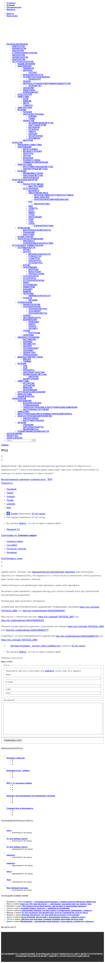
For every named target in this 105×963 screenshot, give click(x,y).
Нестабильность (32, 318)
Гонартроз (34, 258)
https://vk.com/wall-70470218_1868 (86, 626)
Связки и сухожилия (28, 337)
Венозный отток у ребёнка (18, 771)
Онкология (18, 51)
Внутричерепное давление (15, 479)
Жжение (27, 101)
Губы (31, 221)
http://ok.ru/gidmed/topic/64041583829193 (22, 620)
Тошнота (28, 105)
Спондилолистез (37, 313)
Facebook (12, 489)
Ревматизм (29, 287)
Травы (31, 118)
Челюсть (33, 208)
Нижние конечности (39, 296)
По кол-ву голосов (16, 548)
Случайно (12, 545)
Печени (27, 81)
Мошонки (28, 158)
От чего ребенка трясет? (17, 839)
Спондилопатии (32, 307)
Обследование (14, 433)
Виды (20, 182)
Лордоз (32, 326)
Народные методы (33, 175)
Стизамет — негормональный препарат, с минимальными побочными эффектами (60, 902)
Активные (12, 552)
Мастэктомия (35, 186)
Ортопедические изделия (31, 392)
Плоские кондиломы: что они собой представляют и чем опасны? (51, 915)
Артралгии (28, 383)
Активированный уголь (41, 123)
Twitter (10, 493)
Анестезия (28, 234)
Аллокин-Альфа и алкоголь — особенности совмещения (45, 908)
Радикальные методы (35, 374)
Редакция (11, 5)
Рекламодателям (14, 7)
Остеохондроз (31, 276)
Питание (27, 112)
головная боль (38, 479)
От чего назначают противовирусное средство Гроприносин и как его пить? (55, 913)
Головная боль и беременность (20, 808)
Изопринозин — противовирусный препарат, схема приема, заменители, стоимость (57, 921)
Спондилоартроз (37, 309)
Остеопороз (29, 278)
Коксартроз (34, 261)
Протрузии (34, 333)
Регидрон (33, 129)
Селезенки (28, 88)
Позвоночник (25, 302)
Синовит (27, 346)
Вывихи (27, 291)
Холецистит (35, 86)
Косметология (25, 237)
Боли (25, 99)
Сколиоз (33, 328)
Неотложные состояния (36, 409)
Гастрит (32, 73)
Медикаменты (30, 429)
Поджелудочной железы (36, 77)
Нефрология (18, 59)
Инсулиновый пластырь (17, 888)
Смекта (32, 132)
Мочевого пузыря (32, 151)
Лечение (22, 110)
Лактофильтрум (37, 125)
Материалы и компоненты (37, 230)
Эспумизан (34, 138)
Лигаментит (29, 344)
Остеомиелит (30, 285)
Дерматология (20, 57)
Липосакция (35, 217)
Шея (30, 206)
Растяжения (29, 339)
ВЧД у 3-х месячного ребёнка (19, 783)
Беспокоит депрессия (16, 758)
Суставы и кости (26, 248)
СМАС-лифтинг (42, 197)
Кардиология (19, 48)
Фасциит (28, 289)
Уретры (27, 156)
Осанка (27, 315)
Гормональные (31, 405)
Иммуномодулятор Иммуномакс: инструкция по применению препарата (54, 906)
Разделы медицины (17, 44)
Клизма (32, 116)
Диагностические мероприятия (35, 416)
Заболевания (24, 66)
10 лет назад (38, 513)
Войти (23, 523)
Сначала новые (15, 541)
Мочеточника (30, 149)
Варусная (33, 269)
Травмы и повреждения (35, 162)
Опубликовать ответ (12, 558)
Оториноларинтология (24, 53)
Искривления (30, 320)
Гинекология (19, 398)
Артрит (27, 250)
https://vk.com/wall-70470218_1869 (19, 640)
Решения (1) (13, 529)
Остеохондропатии (33, 280)
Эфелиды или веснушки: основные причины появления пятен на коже (52, 919)
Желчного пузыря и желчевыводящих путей (47, 83)
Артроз (27, 252)
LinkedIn (11, 504)
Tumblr (10, 500)
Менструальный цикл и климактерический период (45, 414)
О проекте (11, 3)
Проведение (24, 228)
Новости (10, 14)
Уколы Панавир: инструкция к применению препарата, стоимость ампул (53, 917)
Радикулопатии (31, 304)
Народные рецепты (33, 427)
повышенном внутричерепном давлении (53, 572)
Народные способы (33, 114)
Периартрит (29, 353)
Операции (28, 425)
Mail (9, 507)
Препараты (28, 241)
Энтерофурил (35, 136)
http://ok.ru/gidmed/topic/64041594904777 (27, 630)
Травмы (27, 361)
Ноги (31, 210)
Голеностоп (34, 256)
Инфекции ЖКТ (31, 92)
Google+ (11, 496)
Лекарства (28, 121)
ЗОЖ (25, 368)
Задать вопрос (15, 438)
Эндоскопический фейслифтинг (51, 199)
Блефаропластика (43, 226)
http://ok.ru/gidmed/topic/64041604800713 (77, 636)
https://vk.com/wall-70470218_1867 (56, 616)
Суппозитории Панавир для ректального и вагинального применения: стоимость (56, 910)
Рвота (26, 103)
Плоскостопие (36, 274)
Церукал (32, 134)
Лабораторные (30, 418)
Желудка (27, 70)
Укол (9, 880)
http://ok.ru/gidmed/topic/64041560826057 (44, 610)
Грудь (31, 215)
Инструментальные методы (38, 167)
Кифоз (31, 324)
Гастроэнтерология (22, 62)
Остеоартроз (35, 263)
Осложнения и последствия (38, 243)
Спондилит (34, 311)
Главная (5, 445)
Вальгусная (34, 272)
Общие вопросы (26, 396)
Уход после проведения (30, 239)
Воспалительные (32, 403)
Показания (29, 232)
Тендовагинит (31, 348)
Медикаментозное (33, 173)
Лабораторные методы (35, 169)
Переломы (28, 293)
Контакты (11, 9)
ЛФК (25, 366)
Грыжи (26, 331)
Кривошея (33, 322)
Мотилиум (34, 127)
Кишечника (29, 90)
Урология (17, 143)
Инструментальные (33, 420)
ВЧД (49, 479)
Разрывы (27, 342)
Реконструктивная (33, 184)
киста (9, 830)
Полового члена (31, 160)
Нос (30, 202)
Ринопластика (42, 204)
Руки (30, 219)
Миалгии (27, 388)
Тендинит (28, 350)
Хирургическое (31, 178)
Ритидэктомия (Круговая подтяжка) (54, 195)
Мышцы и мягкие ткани (30, 357)
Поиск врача (12, 16)
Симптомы (23, 97)
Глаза (31, 223)
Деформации (30, 267)
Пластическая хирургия (25, 180)
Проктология (25, 94)
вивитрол (11, 855)
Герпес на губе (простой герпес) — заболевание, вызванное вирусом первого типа (55, 904)
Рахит (26, 283)
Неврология (18, 46)
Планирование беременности (33, 431)
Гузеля (14, 513)
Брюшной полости (33, 75)
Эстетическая (30, 188)
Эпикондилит (30, 355)
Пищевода (28, 68)
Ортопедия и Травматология (27, 245)
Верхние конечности (39, 254)
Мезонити (33, 191)
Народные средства (34, 372)
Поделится (7, 483)
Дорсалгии (29, 385)
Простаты (28, 153)
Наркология (18, 55)
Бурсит (27, 265)
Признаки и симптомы (30, 145)
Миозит (27, 359)
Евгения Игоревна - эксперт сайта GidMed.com (36, 646)
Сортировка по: (19, 535)
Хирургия (28, 140)
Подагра (27, 298)
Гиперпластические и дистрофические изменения (50, 407)
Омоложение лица (38, 193)
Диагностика (25, 108)
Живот (31, 213)
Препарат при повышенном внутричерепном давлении (31, 796)
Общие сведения (26, 64)
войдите (49, 671)
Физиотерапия (31, 379)
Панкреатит (34, 79)
